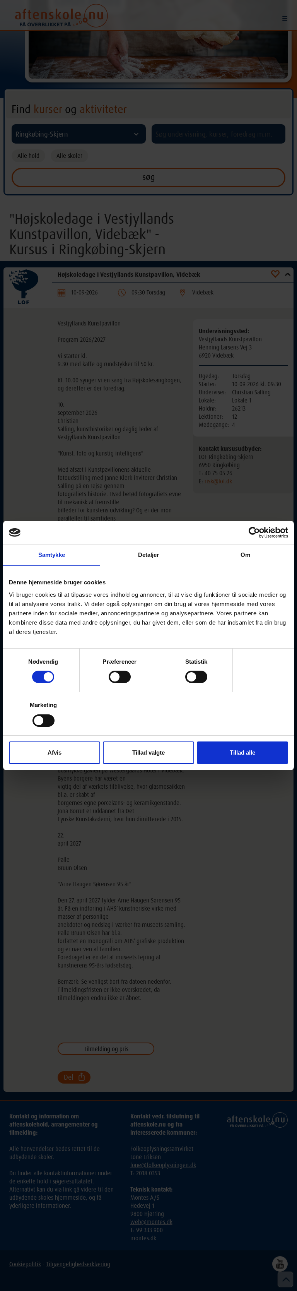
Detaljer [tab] (148, 554)
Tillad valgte (148, 752)
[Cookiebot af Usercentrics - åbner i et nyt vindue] (254, 532)
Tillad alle (242, 752)
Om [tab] (245, 554)
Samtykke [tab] (51, 554)
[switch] (120, 677)
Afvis (54, 752)
